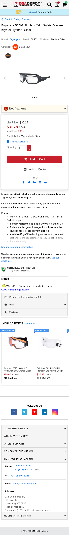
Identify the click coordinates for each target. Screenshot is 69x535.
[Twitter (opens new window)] (24, 411)
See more (29, 323)
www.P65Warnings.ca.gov (15, 289)
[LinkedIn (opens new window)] (44, 411)
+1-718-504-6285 (20, 475)
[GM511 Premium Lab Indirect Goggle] (51, 342)
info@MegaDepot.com (25, 483)
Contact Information (18, 458)
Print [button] (46, 182)
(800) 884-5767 (23, 465)
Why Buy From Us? (16, 436)
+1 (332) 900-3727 (25, 469)
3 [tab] (36, 99)
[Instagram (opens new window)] (55, 411)
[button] (29, 146)
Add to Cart (37, 159)
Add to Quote (37, 169)
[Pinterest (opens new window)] (34, 411)
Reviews (13, 312)
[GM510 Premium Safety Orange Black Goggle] (18, 342)
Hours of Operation (17, 515)
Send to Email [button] (40, 182)
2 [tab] (34, 99)
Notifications (17, 108)
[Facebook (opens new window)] (14, 411)
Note (11, 304)
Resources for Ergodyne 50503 (25, 297)
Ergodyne (15, 39)
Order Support (14, 443)
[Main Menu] (5, 5)
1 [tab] (32, 99)
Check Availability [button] (19, 141)
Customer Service (16, 428)
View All (33, 12)
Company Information (18, 451)
